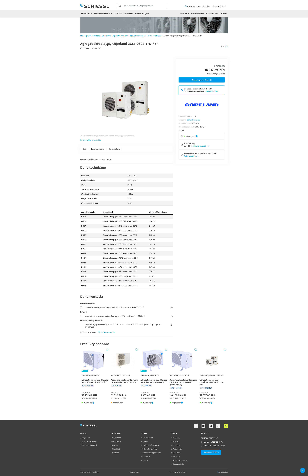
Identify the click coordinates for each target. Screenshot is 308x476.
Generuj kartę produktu (92, 140)
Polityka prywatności (178, 472)
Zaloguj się (202, 6)
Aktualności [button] (196, 14)
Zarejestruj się (218, 6)
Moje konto (116, 438)
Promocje (176, 445)
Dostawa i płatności (89, 445)
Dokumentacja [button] (141, 14)
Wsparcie (118, 14)
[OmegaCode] (222, 472)
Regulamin (86, 438)
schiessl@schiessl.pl (217, 446)
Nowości (176, 441)
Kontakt (223, 14)
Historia (145, 441)
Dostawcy (146, 457)
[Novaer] (226, 426)
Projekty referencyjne (150, 445)
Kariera (145, 460)
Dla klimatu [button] (211, 14)
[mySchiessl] (191, 6)
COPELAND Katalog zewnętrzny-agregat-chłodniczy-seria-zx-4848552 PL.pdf (114, 307)
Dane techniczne (97, 149)
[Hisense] (218, 426)
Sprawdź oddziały (210, 452)
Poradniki (115, 453)
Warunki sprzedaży (89, 441)
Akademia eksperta (180, 460)
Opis (84, 149)
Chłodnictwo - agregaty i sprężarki (115, 36)
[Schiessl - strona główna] (94, 6)
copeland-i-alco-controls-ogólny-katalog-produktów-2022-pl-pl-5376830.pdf (115, 316)
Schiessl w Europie (149, 449)
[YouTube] (203, 426)
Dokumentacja (114, 149)
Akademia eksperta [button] (102, 14)
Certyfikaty (116, 449)
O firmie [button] (184, 14)
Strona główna (85, 36)
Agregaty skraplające (138, 36)
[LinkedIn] (211, 426)
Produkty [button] (85, 14)
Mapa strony (134, 472)
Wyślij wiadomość (191, 156)
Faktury (115, 445)
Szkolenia (128, 14)
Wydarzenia (177, 449)
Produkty (176, 438)
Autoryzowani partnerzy (151, 453)
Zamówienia (116, 441)
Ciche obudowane (155, 36)
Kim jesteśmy (147, 438)
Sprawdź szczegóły (200, 146)
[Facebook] (196, 426)
